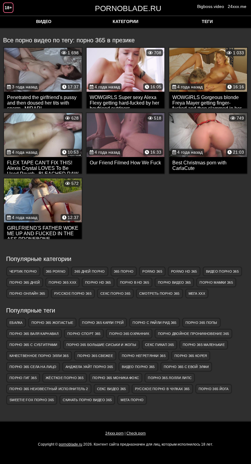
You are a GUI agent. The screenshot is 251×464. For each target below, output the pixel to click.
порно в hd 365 (134, 282)
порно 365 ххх (62, 282)
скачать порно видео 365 (87, 400)
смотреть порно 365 (159, 293)
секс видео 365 (111, 389)
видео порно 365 (222, 271)
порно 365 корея (190, 356)
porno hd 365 (184, 271)
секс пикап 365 (159, 345)
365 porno (56, 271)
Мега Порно (132, 400)
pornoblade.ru (125, 8)
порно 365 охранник (129, 334)
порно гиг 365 (23, 378)
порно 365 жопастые (52, 322)
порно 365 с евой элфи (186, 367)
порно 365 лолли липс (170, 378)
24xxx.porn (114, 433)
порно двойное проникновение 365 (193, 334)
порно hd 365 (98, 282)
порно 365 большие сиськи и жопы (101, 345)
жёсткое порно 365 (65, 378)
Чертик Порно (23, 271)
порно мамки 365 (216, 282)
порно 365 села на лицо (33, 367)
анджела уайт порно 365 (89, 367)
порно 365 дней (24, 282)
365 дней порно (89, 271)
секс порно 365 (115, 293)
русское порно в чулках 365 (162, 389)
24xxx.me (237, 6)
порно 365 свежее (95, 356)
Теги (207, 21)
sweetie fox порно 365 (31, 400)
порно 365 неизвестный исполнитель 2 (48, 389)
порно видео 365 (174, 282)
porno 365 (152, 271)
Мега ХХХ (197, 293)
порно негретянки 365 (144, 356)
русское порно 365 (73, 293)
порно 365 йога (214, 389)
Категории (125, 21)
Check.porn (136, 433)
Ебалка (16, 322)
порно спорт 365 (84, 334)
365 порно (124, 271)
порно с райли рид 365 (154, 322)
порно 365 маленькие (204, 345)
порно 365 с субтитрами (33, 345)
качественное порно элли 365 (39, 356)
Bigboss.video (210, 6)
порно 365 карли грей (103, 322)
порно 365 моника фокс (115, 378)
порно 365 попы (201, 322)
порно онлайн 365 (27, 293)
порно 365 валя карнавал (33, 334)
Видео (43, 21)
